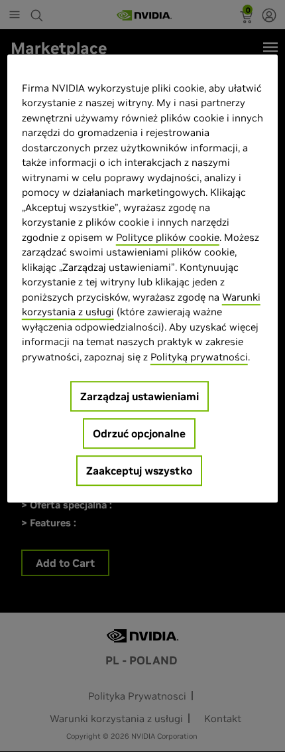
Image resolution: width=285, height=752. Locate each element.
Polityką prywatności (199, 356)
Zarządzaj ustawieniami (139, 397)
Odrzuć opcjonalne (139, 434)
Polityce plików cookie (167, 237)
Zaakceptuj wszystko (139, 471)
